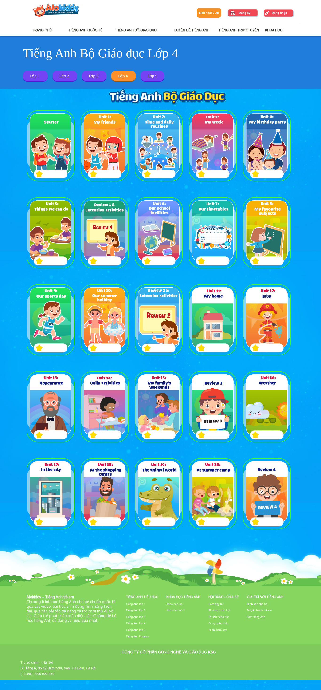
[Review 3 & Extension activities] (212, 406)
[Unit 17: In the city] (50, 493)
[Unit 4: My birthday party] (266, 145)
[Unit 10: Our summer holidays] (104, 319)
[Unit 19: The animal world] (158, 493)
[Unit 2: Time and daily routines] (158, 145)
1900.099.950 (44, 674)
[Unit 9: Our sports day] (50, 319)
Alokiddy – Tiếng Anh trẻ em (50, 597)
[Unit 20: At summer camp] (212, 493)
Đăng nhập (279, 13)
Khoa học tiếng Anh (183, 597)
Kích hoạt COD (209, 13)
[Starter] (50, 145)
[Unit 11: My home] (212, 319)
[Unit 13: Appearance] (50, 406)
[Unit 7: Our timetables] (212, 232)
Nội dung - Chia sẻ (223, 597)
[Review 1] (104, 232)
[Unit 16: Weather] (266, 406)
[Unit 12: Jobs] (266, 319)
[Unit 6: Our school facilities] (158, 232)
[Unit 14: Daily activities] (104, 406)
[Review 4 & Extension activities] (266, 493)
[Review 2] (158, 319)
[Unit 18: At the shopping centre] (104, 493)
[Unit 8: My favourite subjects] (266, 232)
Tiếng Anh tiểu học (142, 597)
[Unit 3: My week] (212, 145)
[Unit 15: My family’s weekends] (158, 406)
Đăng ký (244, 13)
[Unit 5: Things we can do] (50, 232)
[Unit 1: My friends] (104, 145)
